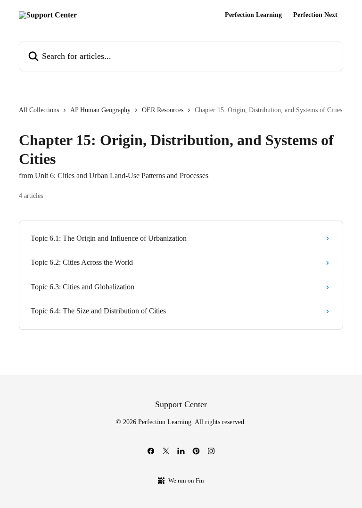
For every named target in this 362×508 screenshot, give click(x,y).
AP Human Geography (100, 110)
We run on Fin (186, 480)
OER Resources (162, 110)
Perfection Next (315, 15)
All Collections (39, 110)
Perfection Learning (253, 15)
